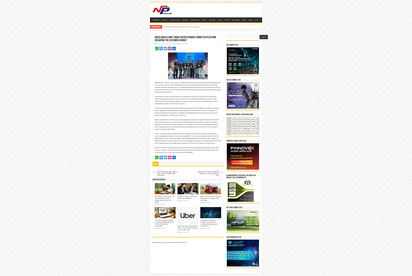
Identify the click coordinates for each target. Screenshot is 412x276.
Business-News (183, 43)
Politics (244, 20)
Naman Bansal (160, 43)
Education (212, 20)
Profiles (227, 20)
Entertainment (195, 20)
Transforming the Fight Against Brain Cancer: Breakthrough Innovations (167, 173)
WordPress (183, 242)
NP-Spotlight (235, 20)
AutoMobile (155, 20)
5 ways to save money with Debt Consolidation (187, 197)
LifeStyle (184, 20)
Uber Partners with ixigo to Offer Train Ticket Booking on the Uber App (187, 228)
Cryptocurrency (175, 20)
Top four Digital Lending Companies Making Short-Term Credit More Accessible (164, 223)
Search (264, 37)
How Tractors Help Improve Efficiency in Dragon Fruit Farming (210, 198)
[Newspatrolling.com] (162, 9)
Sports (250, 20)
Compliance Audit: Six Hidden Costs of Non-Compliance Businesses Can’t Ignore (208, 223)
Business (164, 20)
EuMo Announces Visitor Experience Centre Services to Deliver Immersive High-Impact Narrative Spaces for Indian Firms (198, 27)
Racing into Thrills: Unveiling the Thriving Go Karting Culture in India (208, 173)
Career (204, 20)
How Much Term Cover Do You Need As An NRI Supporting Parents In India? (164, 199)
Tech (256, 20)
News (219, 20)
